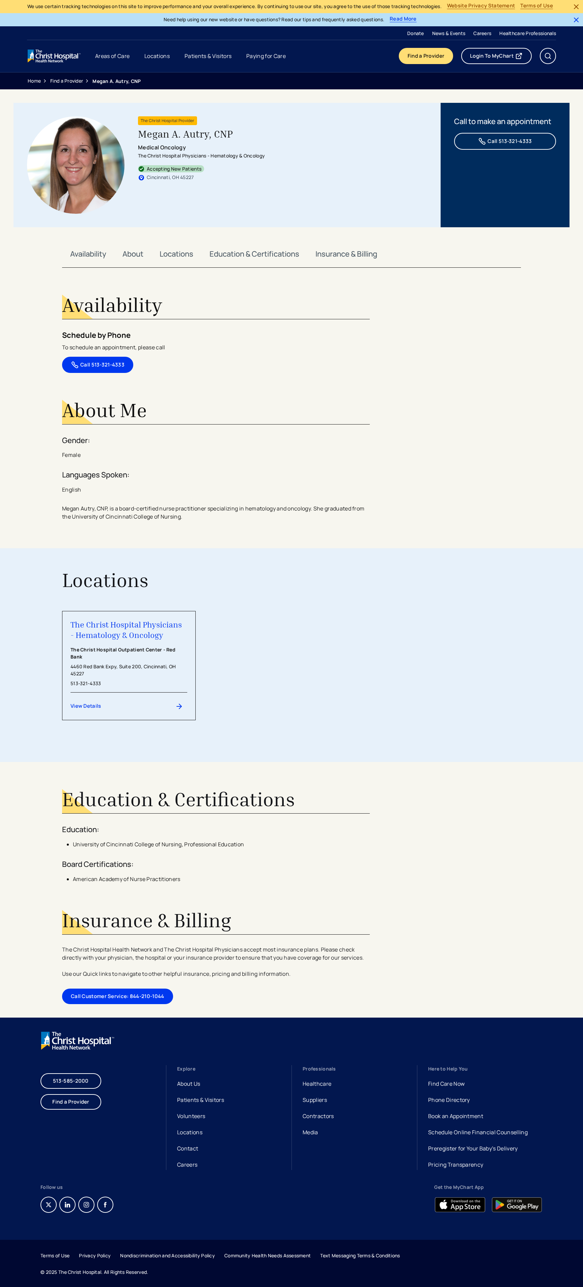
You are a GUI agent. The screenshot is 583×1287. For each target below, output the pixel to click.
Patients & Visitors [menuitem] (208, 56)
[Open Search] (548, 56)
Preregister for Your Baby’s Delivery (473, 1148)
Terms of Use (536, 6)
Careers (482, 33)
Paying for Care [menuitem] (266, 56)
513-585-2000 (71, 1080)
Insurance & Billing (346, 254)
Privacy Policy (95, 1255)
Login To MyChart (501, 57)
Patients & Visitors (200, 1100)
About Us (188, 1083)
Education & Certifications (254, 254)
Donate (415, 33)
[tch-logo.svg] (54, 56)
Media (310, 1132)
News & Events (449, 33)
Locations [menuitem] (157, 56)
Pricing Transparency (455, 1164)
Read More (403, 19)
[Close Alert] (576, 7)
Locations (176, 254)
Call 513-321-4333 (510, 141)
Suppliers (315, 1100)
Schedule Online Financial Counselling (478, 1132)
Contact (187, 1148)
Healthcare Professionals (527, 33)
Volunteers (191, 1116)
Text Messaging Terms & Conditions (360, 1255)
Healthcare (317, 1083)
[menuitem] (415, 33)
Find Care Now (446, 1083)
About (132, 254)
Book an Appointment (455, 1116)
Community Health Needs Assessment (267, 1255)
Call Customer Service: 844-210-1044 (117, 996)
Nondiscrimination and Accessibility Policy (167, 1255)
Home (34, 81)
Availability (88, 254)
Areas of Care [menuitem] (112, 56)
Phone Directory (449, 1100)
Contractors (318, 1116)
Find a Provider (426, 55)
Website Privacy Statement (481, 6)
